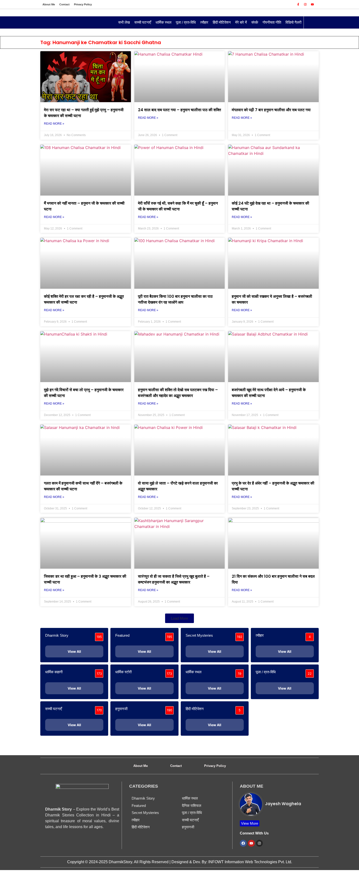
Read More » (54, 123)
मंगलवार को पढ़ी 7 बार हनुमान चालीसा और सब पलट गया (271, 110)
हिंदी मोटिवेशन (222, 22)
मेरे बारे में (241, 22)
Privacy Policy (83, 4)
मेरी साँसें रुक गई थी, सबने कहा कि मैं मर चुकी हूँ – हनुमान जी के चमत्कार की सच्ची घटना (178, 206)
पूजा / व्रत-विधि (186, 22)
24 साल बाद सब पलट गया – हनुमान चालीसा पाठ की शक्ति (179, 110)
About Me (48, 4)
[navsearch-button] (310, 22)
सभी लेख (124, 22)
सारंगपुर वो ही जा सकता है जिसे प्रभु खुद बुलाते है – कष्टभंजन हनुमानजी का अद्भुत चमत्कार (174, 579)
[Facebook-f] (298, 4)
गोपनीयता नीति (272, 22)
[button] (179, 618)
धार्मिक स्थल (163, 22)
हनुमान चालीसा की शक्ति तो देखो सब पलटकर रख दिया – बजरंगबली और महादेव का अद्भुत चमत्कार (178, 392)
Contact (64, 4)
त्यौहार (204, 22)
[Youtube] (312, 4)
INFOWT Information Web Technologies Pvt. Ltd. (250, 862)
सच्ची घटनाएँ (142, 22)
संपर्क (254, 22)
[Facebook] (243, 843)
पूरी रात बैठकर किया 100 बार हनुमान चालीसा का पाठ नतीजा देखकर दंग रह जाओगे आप (175, 299)
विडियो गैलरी (293, 22)
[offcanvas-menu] (46, 22)
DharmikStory (120, 862)
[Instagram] (305, 4)
